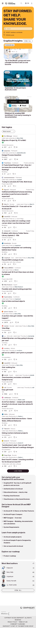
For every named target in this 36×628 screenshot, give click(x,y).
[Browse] (3, 3)
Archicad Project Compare (13, 514)
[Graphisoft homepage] (27, 608)
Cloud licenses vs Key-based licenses (17, 499)
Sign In (32, 3)
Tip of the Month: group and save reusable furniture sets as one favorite (17, 62)
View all (27, 41)
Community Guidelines (17, 624)
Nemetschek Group (26, 626)
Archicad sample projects (13, 537)
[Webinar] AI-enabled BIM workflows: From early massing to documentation (18, 115)
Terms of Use (23, 622)
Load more (18, 471)
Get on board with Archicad (13, 546)
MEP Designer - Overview (13, 518)
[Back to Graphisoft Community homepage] (11, 3)
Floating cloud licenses (12, 496)
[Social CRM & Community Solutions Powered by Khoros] (5, 613)
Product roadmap (10, 556)
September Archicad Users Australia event (15, 89)
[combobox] (18, 28)
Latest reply (5, 138)
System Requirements (11, 527)
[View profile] (2, 136)
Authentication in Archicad (13, 489)
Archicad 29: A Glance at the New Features (19, 511)
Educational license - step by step (15, 492)
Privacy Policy (12, 622)
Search (21, 3)
